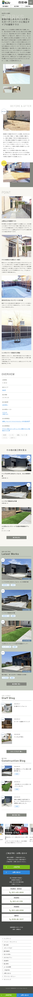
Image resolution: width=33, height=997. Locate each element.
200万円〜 (5, 405)
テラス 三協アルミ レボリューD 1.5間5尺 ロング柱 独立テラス (16, 429)
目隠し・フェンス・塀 (22, 435)
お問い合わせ (17, 872)
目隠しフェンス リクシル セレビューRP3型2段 (15, 421)
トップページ (7, 938)
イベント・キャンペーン (10, 942)
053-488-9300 (18, 910)
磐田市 (13, 615)
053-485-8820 (18, 892)
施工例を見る (16, 537)
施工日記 (6, 945)
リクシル (4, 412)
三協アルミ (5, 414)
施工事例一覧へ (16, 684)
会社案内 (6, 960)
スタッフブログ (8, 948)
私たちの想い (7, 954)
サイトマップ (7, 979)
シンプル (12, 435)
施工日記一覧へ (16, 815)
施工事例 (16, 6)
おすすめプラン (8, 957)
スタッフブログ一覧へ (16, 751)
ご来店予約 (27, 6)
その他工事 (5, 677)
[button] (1, 830)
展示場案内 (5, 6)
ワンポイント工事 (6, 530)
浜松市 (4, 390)
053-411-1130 (18, 901)
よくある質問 (7, 967)
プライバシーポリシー (10, 976)
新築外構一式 (5, 478)
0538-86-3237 (18, 919)
